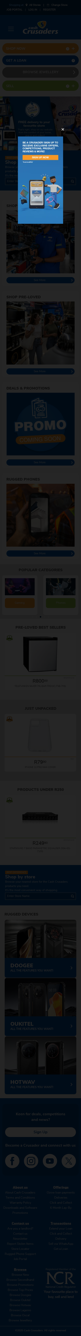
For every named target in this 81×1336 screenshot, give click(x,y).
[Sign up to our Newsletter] (40, 180)
